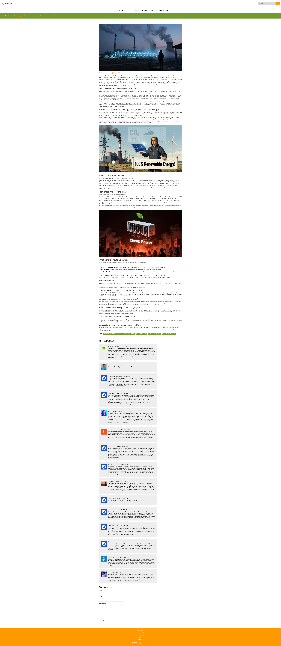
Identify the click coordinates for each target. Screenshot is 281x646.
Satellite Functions (162, 10)
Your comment (103, 603)
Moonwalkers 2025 (147, 10)
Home (3, 16)
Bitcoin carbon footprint (128, 333)
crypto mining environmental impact (112, 333)
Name (100, 590)
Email (100, 597)
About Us (140, 630)
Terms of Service (140, 633)
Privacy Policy (140, 635)
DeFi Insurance (134, 10)
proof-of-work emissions (154, 333)
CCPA (140, 637)
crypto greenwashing (141, 333)
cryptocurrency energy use (168, 333)
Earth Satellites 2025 (119, 10)
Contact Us (140, 639)
